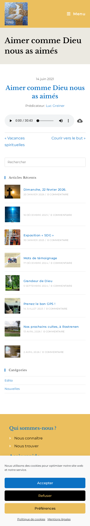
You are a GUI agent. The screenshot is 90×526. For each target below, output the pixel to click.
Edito (9, 380)
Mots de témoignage (40, 258)
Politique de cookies (31, 519)
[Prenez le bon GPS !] (12, 306)
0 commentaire (58, 194)
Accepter (45, 483)
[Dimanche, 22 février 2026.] (12, 191)
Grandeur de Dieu (38, 281)
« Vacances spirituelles (15, 141)
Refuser (45, 495)
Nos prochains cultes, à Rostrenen (51, 326)
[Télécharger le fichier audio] (80, 120)
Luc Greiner (55, 106)
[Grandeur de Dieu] (12, 283)
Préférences (45, 508)
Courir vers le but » (68, 138)
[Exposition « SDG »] (12, 237)
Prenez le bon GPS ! (39, 304)
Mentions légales (59, 519)
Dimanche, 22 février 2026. (45, 189)
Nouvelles (12, 389)
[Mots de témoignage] (12, 260)
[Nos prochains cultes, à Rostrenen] (12, 329)
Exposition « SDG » (39, 235)
